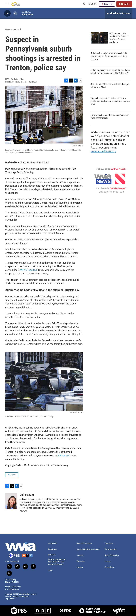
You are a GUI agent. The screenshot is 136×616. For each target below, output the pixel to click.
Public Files (109, 567)
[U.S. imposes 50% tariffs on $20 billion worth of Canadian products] (99, 38)
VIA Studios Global (55, 562)
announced (64, 455)
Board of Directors (84, 543)
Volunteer (80, 561)
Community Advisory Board (87, 549)
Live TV (108, 4)
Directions (109, 543)
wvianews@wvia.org (103, 151)
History (108, 561)
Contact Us (52, 543)
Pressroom (53, 549)
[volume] (15, 13)
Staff (50, 570)
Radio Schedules (112, 555)
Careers (79, 555)
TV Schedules (110, 549)
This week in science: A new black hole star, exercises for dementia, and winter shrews (109, 56)
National (17, 29)
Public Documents (55, 564)
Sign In (92, 4)
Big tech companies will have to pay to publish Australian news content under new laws (110, 101)
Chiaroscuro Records (57, 560)
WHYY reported (28, 270)
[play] (7, 13)
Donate (125, 4)
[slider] (19, 13)
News (7, 29)
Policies (79, 567)
